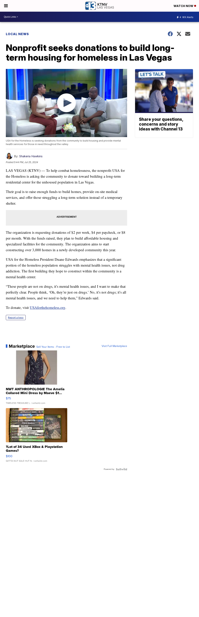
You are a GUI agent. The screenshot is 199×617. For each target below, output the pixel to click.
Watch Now (184, 6)
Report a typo (16, 317)
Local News (17, 34)
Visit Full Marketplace (114, 346)
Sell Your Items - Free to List (53, 347)
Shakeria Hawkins (31, 156)
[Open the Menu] (6, 6)
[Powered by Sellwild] (121, 469)
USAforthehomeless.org (47, 307)
